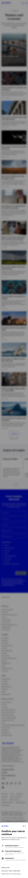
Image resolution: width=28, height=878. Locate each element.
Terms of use (4, 870)
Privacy (10, 870)
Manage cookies (5, 867)
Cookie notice (16, 870)
